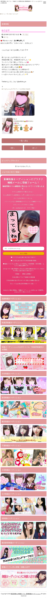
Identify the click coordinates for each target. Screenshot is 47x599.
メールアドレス (23, 245)
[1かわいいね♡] (1, 41)
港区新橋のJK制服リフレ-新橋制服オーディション (26, 594)
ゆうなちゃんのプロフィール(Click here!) (16, 89)
